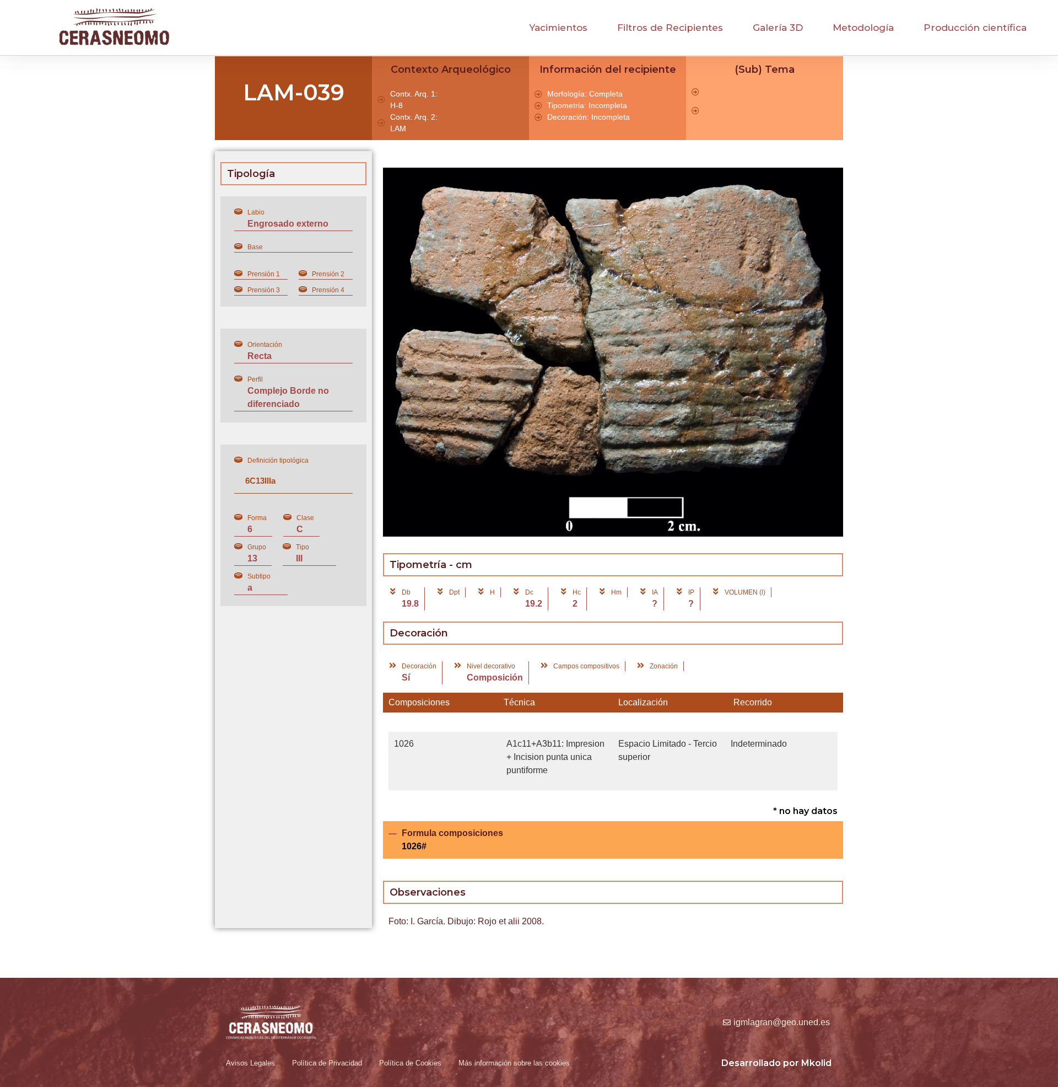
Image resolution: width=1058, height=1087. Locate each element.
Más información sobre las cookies (514, 1063)
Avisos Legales (250, 1063)
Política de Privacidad (327, 1063)
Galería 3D (778, 27)
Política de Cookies (410, 1063)
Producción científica (975, 27)
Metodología (863, 27)
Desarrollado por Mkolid (776, 1063)
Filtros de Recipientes (670, 27)
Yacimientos (558, 27)
